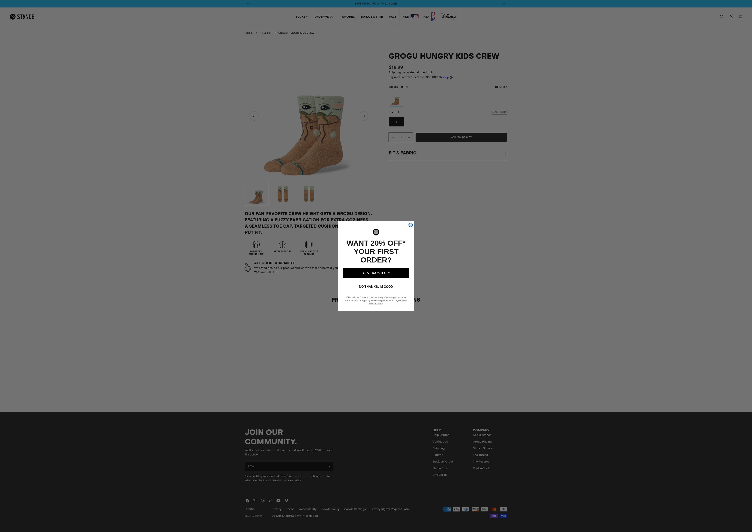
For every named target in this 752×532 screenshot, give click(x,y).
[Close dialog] (411, 225)
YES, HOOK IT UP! (376, 273)
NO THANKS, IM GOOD (376, 286)
